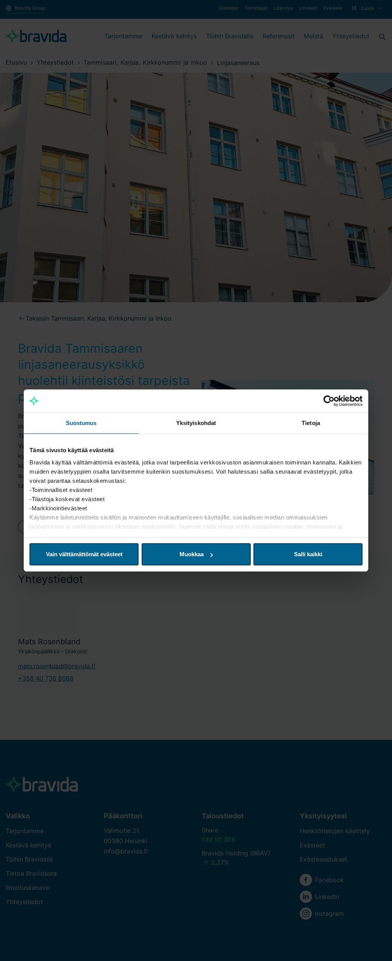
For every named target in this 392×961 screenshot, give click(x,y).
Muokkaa (192, 554)
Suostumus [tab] (81, 423)
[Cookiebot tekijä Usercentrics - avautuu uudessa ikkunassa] (329, 401)
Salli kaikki (308, 554)
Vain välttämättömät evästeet (84, 554)
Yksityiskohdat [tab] (196, 423)
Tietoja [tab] (311, 423)
